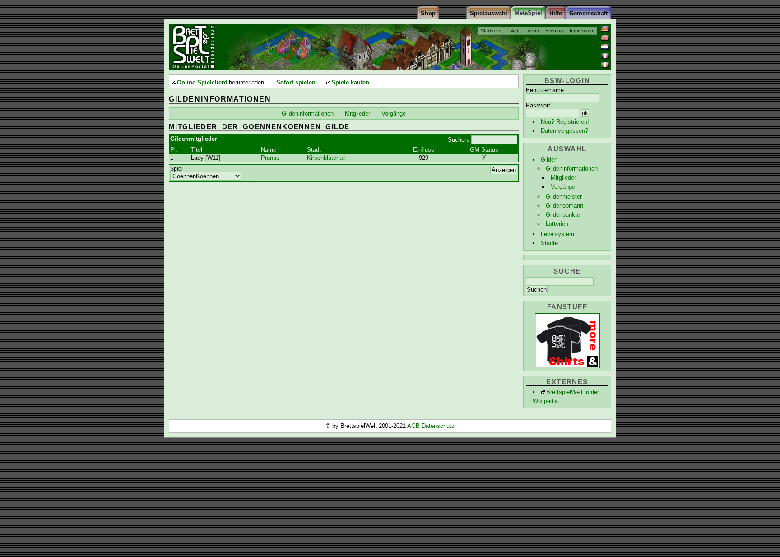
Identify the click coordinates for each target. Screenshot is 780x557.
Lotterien (557, 223)
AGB (414, 425)
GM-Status (484, 149)
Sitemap (554, 30)
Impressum (582, 30)
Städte (549, 243)
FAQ (513, 30)
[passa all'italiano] (605, 65)
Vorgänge (563, 186)
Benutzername (545, 90)
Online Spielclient (202, 82)
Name (268, 149)
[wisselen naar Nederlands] (605, 46)
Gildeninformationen (572, 168)
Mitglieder (563, 177)
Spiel (176, 169)
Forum (532, 30)
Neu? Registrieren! (565, 121)
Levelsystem (557, 234)
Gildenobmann (564, 205)
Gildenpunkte (563, 214)
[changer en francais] (605, 55)
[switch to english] (605, 37)
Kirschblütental (326, 157)
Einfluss (423, 149)
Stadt (314, 149)
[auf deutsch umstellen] (605, 28)
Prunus (270, 157)
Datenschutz (438, 425)
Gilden (549, 159)
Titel (196, 149)
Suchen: (458, 139)
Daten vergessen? (564, 130)
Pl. (173, 149)
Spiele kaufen (350, 82)
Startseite (491, 30)
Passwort (538, 105)
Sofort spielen (296, 82)
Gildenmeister (564, 196)
